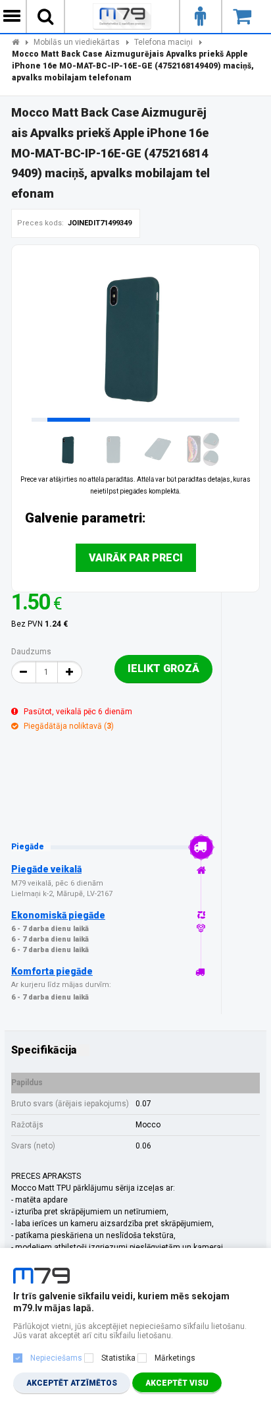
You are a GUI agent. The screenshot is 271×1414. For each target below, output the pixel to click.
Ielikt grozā (163, 668)
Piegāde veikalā (46, 869)
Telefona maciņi (163, 42)
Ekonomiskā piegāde (58, 915)
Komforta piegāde (52, 971)
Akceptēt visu (177, 1383)
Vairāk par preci (136, 557)
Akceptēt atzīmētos (71, 1383)
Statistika (118, 1358)
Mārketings (175, 1358)
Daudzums (31, 651)
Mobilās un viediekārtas (77, 42)
